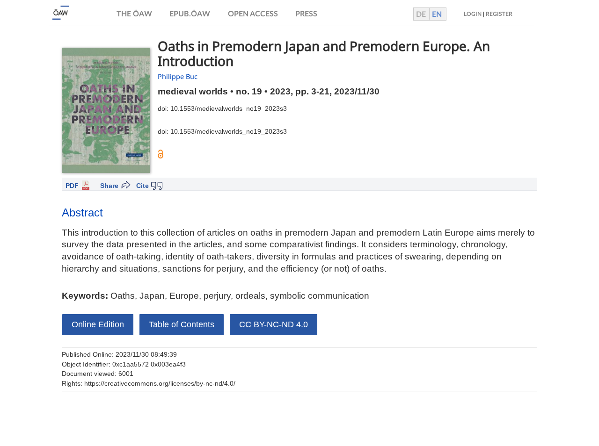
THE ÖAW (134, 14)
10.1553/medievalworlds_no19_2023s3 (228, 108)
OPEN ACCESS (253, 14)
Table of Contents (181, 324)
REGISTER (499, 14)
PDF (72, 185)
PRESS (306, 14)
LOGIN (473, 14)
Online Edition (98, 324)
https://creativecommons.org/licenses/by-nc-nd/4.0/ (159, 383)
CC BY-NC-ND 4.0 (273, 324)
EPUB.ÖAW (189, 14)
